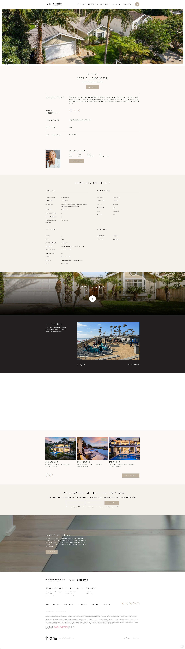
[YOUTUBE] (130, 603)
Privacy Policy (111, 507)
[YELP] (138, 603)
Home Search (105, 4)
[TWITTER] (134, 603)
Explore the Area (133, 364)
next (11, 60)
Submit (112, 502)
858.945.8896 (116, 4)
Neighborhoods (82, 604)
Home (47, 604)
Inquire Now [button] (92, 87)
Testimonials (95, 604)
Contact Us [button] (51, 551)
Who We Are (81, 4)
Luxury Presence (70, 638)
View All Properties (130, 475)
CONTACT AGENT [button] (77, 161)
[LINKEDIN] (126, 603)
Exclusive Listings (69, 604)
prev (7, 60)
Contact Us (106, 604)
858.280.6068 (91, 156)
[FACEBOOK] (122, 603)
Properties (92, 4)
